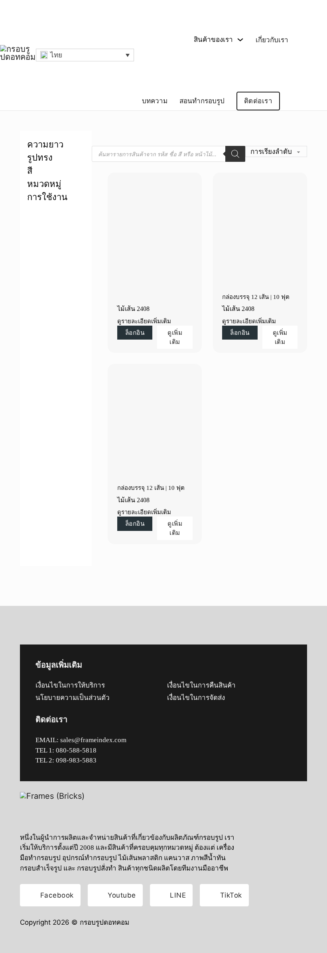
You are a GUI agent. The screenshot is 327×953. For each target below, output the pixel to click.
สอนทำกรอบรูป (202, 101)
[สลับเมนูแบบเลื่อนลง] (240, 39)
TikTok (231, 895)
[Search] (235, 154)
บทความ (154, 101)
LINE (178, 895)
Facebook (57, 895)
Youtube (122, 895)
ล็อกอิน (135, 332)
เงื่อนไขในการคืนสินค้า (201, 685)
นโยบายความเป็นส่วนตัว (72, 697)
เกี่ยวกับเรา (272, 40)
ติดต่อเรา (258, 101)
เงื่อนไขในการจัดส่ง (196, 697)
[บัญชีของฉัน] (296, 101)
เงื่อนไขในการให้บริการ (70, 685)
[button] (85, 55)
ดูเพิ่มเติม (174, 337)
